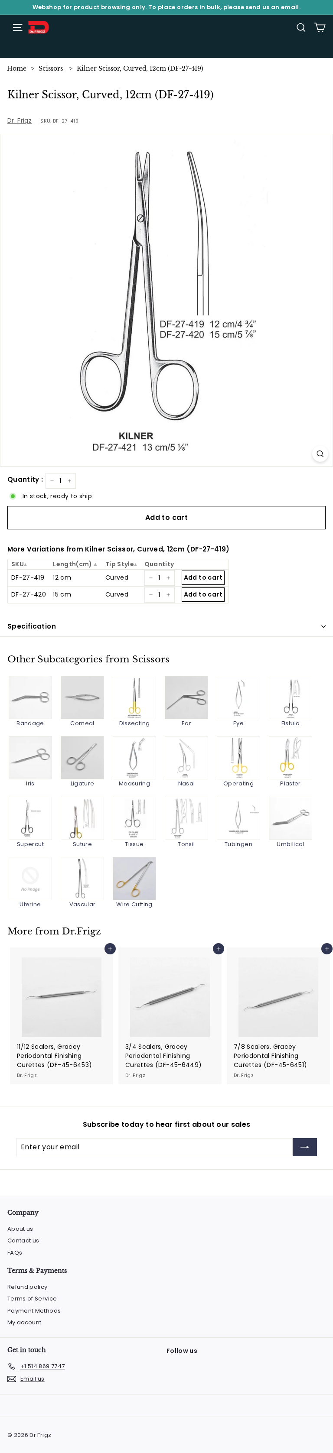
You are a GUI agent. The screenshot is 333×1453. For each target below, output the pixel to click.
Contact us (23, 1240)
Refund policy (27, 1287)
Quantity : (25, 479)
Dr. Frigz (19, 120)
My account (24, 1322)
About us (20, 1229)
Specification (31, 626)
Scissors (51, 68)
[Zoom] (320, 454)
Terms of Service (32, 1298)
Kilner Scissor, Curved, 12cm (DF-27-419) (140, 68)
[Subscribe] (305, 1147)
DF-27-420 (28, 594)
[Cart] (320, 27)
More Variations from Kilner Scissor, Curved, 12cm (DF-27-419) (118, 549)
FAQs (14, 1253)
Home (16, 68)
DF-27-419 (27, 577)
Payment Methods (34, 1311)
